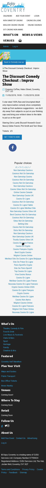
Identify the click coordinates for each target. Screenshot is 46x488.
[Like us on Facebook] (2, 426)
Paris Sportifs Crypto (23, 265)
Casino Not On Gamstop (23, 183)
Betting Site (23, 224)
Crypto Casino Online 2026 (23, 287)
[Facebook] (13, 148)
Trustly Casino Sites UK (23, 240)
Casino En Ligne (34, 20)
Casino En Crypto (23, 246)
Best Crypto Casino (23, 252)
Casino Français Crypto (23, 249)
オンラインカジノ (23, 167)
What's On (10, 35)
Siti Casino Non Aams (13, 30)
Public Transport (8, 376)
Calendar (7, 16)
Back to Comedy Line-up (14, 62)
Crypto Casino (23, 293)
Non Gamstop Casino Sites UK (23, 211)
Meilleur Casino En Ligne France (23, 281)
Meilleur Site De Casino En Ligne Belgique (23, 259)
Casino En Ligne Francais (23, 306)
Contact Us (20, 438)
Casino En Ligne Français (23, 290)
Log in (15, 46)
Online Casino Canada (23, 192)
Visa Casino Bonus (23, 274)
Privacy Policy (28, 469)
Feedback (13, 472)
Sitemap (23, 472)
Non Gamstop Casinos (23, 170)
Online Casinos (35, 25)
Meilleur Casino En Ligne (23, 296)
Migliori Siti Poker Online (23, 309)
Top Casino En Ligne (23, 271)
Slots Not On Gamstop (23, 230)
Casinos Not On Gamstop (23, 173)
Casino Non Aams (23, 300)
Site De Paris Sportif (23, 268)
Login (36, 16)
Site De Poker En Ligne (23, 262)
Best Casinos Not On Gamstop (23, 214)
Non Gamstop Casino (13, 20)
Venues (8, 40)
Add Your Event (23, 16)
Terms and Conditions (10, 469)
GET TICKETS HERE (12, 137)
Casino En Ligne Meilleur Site (23, 208)
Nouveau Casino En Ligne (23, 312)
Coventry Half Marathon (11, 361)
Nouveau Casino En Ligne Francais (23, 284)
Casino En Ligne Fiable (23, 205)
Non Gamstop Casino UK (23, 195)
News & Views (32, 35)
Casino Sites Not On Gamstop (23, 189)
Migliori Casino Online (13, 25)
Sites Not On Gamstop (23, 221)
